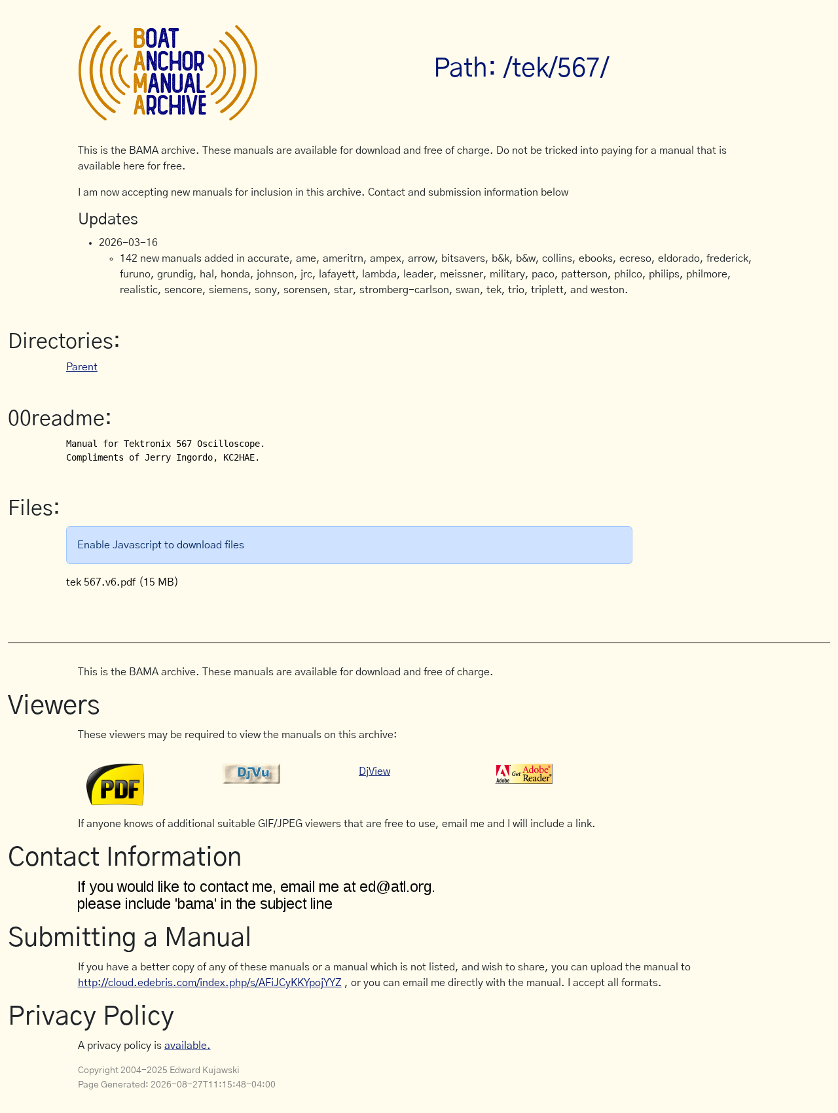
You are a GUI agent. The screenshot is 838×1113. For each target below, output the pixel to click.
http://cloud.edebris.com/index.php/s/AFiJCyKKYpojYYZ (210, 983)
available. (187, 1045)
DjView (374, 771)
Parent (82, 367)
